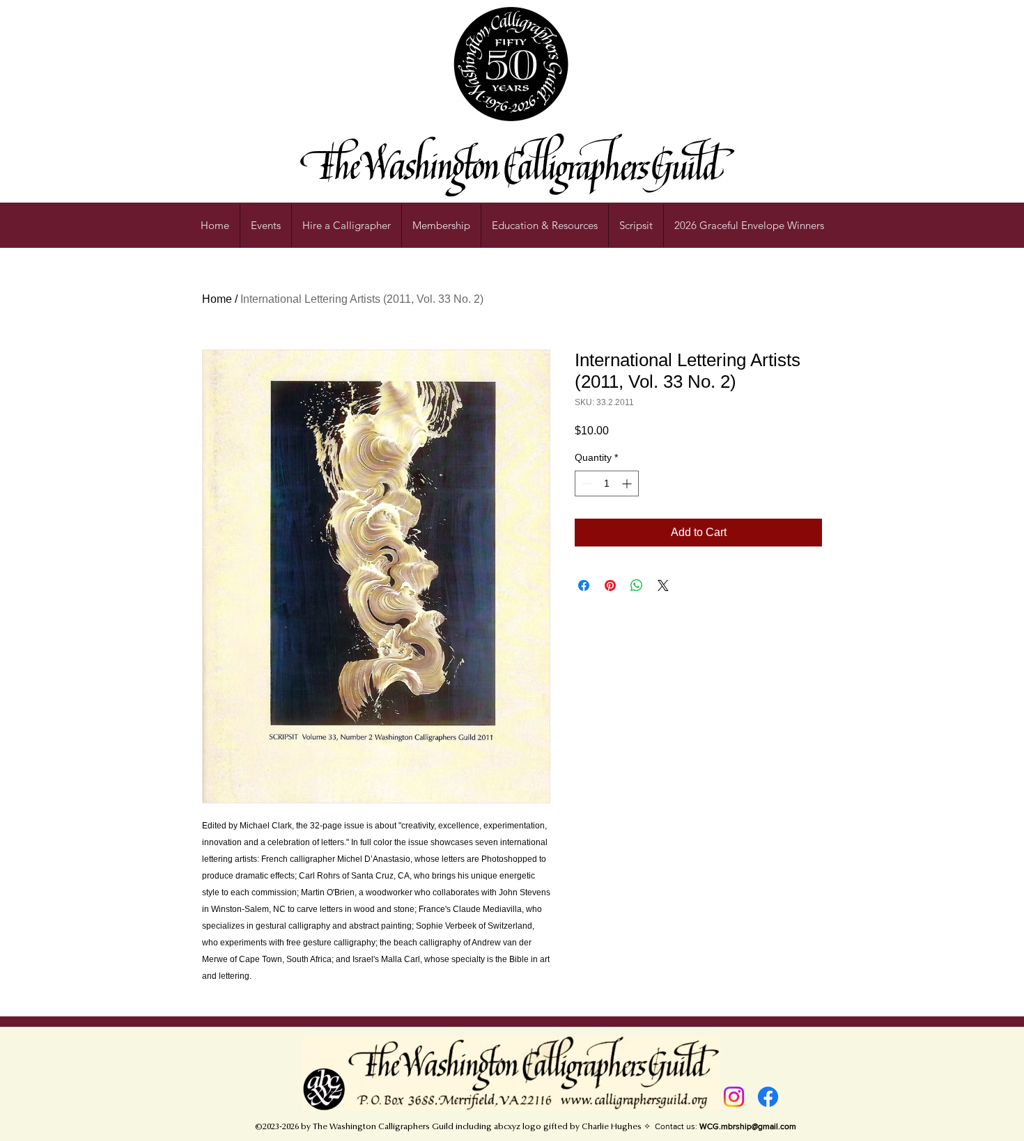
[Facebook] (768, 1096)
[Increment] (628, 483)
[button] (544, 225)
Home (217, 299)
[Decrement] (585, 483)
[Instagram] (733, 1096)
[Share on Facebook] (583, 585)
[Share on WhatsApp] (636, 585)
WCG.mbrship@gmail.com (747, 1126)
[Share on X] (663, 585)
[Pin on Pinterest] (610, 585)
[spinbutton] (606, 483)
